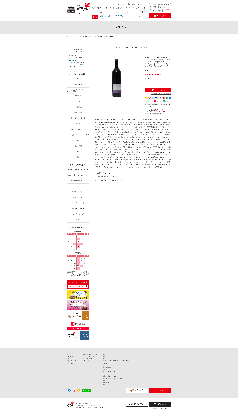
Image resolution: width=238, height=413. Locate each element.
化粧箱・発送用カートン (78, 129)
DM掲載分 (72, 61)
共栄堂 (101, 18)
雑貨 (78, 140)
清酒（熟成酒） (78, 107)
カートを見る (161, 16)
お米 (78, 151)
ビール (78, 101)
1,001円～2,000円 (78, 192)
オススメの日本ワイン (76, 62)
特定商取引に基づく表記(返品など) (161, 94)
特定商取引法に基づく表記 (91, 354)
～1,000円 (78, 186)
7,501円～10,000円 (78, 214)
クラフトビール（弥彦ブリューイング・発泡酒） (78, 90)
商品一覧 (112, 8)
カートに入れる (160, 90)
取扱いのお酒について (99, 8)
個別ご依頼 (78, 112)
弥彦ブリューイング (105, 16)
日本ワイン (76, 36)
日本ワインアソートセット (122, 16)
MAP (89, 403)
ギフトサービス (129, 8)
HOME (69, 36)
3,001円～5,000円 (78, 203)
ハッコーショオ (137, 16)
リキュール (78, 123)
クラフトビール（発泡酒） (78, 118)
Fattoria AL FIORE (86, 36)
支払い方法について (89, 356)
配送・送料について (89, 358)
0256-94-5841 (138, 404)
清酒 (78, 79)
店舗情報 (119, 8)
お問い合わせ (140, 8)
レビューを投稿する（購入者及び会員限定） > (110, 180)
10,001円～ (78, 219)
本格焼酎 (78, 96)
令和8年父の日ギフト (78, 180)
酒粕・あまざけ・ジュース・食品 (78, 135)
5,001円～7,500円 (78, 208)
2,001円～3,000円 (78, 197)
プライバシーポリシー (89, 360)
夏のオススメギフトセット (78, 64)
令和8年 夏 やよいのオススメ (78, 175)
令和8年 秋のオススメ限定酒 (78, 169)
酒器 (78, 157)
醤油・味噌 (78, 146)
